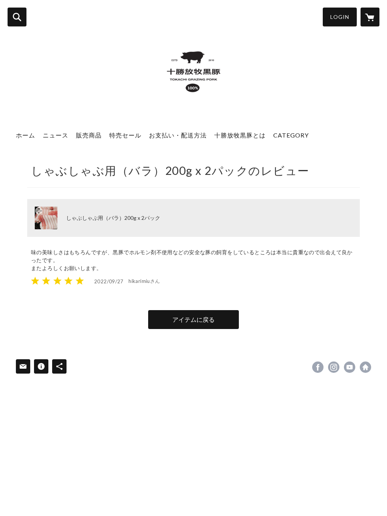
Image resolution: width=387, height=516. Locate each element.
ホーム (25, 135)
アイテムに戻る (193, 319)
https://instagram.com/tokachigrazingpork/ (333, 367)
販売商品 (89, 135)
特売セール (125, 135)
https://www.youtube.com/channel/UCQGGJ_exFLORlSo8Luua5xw (349, 367)
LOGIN (339, 17)
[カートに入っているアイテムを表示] (370, 17)
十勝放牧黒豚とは (240, 135)
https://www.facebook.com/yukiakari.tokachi (318, 367)
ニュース (55, 135)
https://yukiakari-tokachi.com (365, 367)
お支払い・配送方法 (178, 135)
